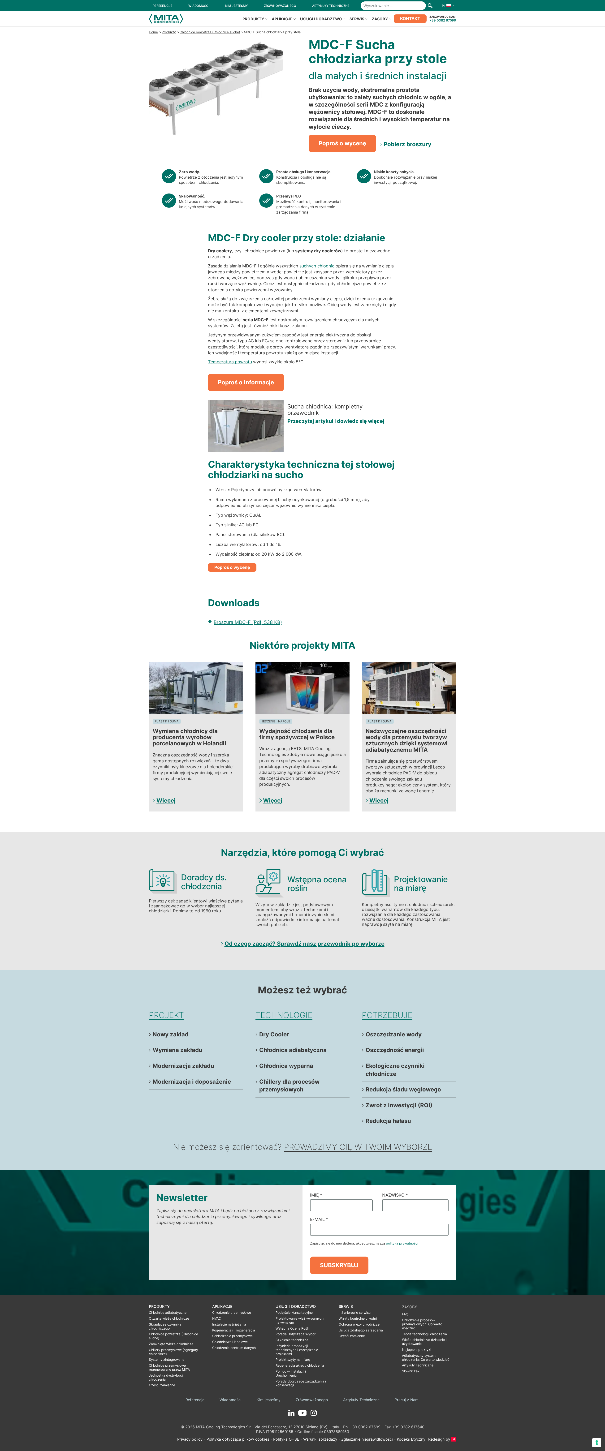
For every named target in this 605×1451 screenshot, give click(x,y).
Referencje (195, 1400)
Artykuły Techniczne (361, 1400)
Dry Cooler (274, 1034)
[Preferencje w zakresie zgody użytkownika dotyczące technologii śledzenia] (596, 1442)
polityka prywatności (402, 1243)
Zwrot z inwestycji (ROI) (399, 1105)
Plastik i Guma (167, 721)
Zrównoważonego (312, 1400)
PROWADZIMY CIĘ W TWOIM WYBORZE (358, 1147)
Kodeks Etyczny (411, 1439)
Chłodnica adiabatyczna (293, 1050)
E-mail (319, 1219)
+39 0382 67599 (442, 20)
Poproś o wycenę (342, 143)
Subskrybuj (339, 1265)
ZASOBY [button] (380, 19)
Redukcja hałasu (388, 1120)
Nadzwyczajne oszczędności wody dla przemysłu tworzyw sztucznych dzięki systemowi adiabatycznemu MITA (407, 740)
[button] (447, 5)
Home (153, 32)
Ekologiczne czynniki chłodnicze (395, 1069)
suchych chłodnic (316, 265)
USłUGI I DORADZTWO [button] (321, 19)
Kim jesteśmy (269, 1400)
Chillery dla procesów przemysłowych (289, 1085)
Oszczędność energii (395, 1050)
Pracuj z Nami (407, 1400)
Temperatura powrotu (230, 361)
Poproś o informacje (246, 382)
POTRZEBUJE (387, 1015)
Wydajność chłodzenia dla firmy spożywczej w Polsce (297, 734)
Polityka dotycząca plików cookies (238, 1439)
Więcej (166, 800)
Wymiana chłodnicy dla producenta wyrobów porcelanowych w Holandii (189, 737)
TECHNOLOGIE (283, 1015)
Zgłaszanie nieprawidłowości (367, 1439)
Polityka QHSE (286, 1439)
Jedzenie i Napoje (275, 721)
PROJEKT (166, 1015)
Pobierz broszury (407, 144)
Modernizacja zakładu (183, 1065)
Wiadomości (231, 1400)
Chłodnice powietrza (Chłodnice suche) (210, 32)
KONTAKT (410, 18)
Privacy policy (190, 1439)
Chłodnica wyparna (286, 1065)
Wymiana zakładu (177, 1050)
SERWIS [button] (357, 19)
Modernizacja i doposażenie (192, 1081)
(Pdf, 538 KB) (248, 622)
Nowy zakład (170, 1034)
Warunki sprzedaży (320, 1439)
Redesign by (439, 1439)
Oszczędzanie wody (394, 1034)
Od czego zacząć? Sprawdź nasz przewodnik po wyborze (305, 943)
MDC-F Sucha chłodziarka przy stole (272, 32)
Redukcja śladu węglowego (403, 1089)
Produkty (169, 32)
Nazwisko (395, 1195)
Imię (316, 1195)
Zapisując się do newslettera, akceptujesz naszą (364, 1243)
